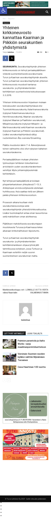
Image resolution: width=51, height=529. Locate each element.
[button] (3, 10)
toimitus (10, 52)
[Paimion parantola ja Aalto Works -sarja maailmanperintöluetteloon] (9, 344)
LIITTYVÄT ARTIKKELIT (14, 333)
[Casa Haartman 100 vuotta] (9, 370)
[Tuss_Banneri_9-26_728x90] (25, 4)
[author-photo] (25, 316)
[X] (11, 58)
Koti (4, 18)
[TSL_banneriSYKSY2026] (25, 459)
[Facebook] (5, 58)
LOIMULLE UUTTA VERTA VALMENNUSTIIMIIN (37, 291)
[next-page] (8, 380)
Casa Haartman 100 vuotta (32, 367)
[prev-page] (4, 380)
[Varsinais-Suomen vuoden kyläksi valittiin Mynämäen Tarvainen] (9, 357)
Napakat (11, 18)
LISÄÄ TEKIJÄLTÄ (34, 333)
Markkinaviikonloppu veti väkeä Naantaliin (13, 291)
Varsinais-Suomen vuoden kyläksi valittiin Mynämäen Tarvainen (31, 356)
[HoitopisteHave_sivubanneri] (25, 422)
